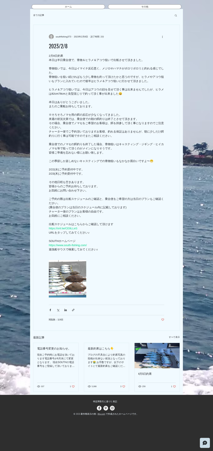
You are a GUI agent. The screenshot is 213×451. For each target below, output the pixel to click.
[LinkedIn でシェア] (65, 310)
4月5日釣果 (145, 374)
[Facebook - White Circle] (99, 408)
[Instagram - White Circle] (112, 408)
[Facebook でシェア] (50, 310)
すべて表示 (174, 337)
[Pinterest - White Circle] (105, 408)
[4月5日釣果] (157, 355)
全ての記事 (38, 15)
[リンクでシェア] (73, 310)
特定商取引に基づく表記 (105, 401)
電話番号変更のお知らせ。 (54, 348)
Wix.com (101, 414)
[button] (175, 15)
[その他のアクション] (162, 37)
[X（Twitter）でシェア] (57, 310)
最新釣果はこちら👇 (101, 348)
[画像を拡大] (67, 278)
